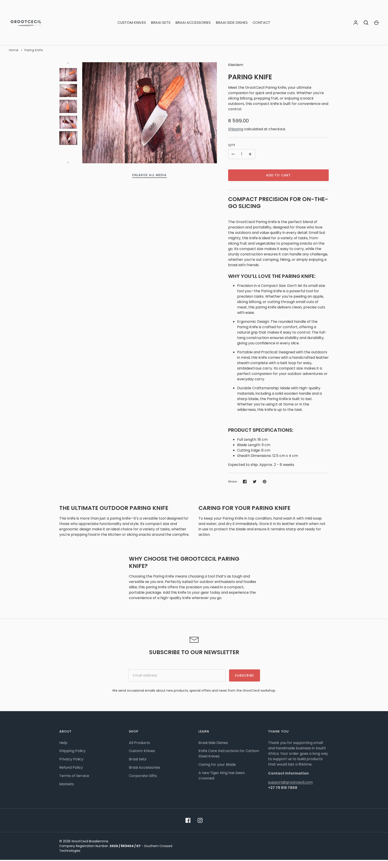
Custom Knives (142, 750)
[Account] (356, 23)
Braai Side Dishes (213, 742)
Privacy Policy (71, 759)
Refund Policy (71, 767)
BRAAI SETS (160, 22)
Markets (66, 784)
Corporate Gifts (143, 775)
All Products (139, 742)
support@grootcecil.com (290, 782)
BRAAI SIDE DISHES (232, 22)
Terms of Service (74, 775)
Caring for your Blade (217, 764)
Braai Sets (137, 759)
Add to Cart (278, 175)
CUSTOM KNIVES (131, 22)
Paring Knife (33, 50)
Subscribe (244, 675)
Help (63, 742)
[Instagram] (200, 820)
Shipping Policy (72, 750)
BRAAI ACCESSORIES (193, 22)
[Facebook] (188, 820)
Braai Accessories (144, 767)
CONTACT (261, 22)
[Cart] (376, 23)
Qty (231, 145)
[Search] (366, 23)
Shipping (235, 129)
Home (13, 50)
